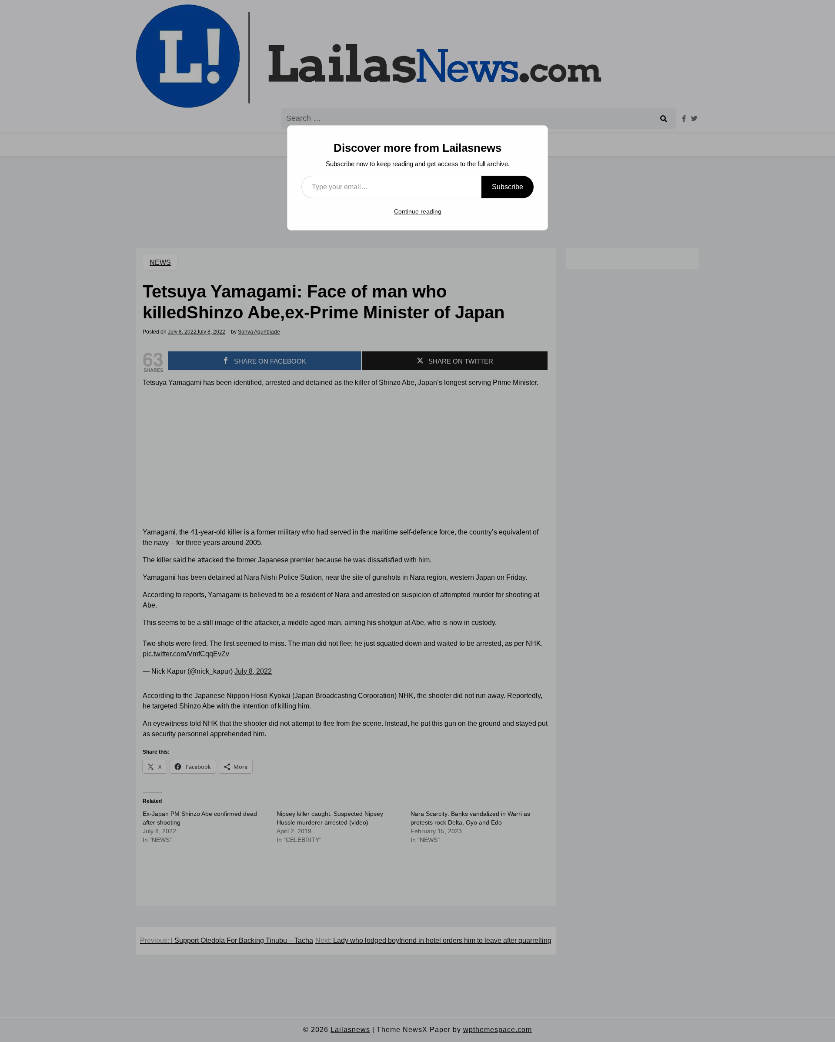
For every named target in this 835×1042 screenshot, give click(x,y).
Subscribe (507, 186)
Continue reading (417, 211)
